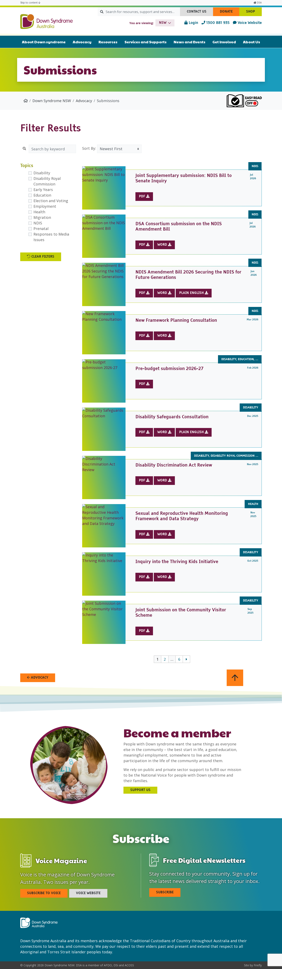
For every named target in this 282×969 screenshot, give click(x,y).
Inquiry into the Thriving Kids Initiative (176, 562)
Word (162, 244)
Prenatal (41, 228)
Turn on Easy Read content (244, 100)
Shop (254, 13)
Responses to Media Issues (51, 237)
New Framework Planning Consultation (176, 320)
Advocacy (84, 100)
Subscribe (165, 892)
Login (193, 23)
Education (42, 195)
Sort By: (89, 148)
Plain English (192, 293)
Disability (41, 172)
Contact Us (200, 13)
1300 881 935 (217, 23)
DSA (259, 2)
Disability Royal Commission (47, 181)
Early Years (43, 189)
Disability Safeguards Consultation (172, 417)
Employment (44, 206)
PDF (142, 196)
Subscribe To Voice (44, 893)
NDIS (37, 222)
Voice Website (249, 23)
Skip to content (29, 2)
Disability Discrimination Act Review (173, 465)
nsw (162, 23)
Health (39, 211)
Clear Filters (42, 256)
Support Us (140, 790)
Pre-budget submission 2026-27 (169, 369)
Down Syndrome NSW (51, 100)
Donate (229, 13)
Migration (42, 217)
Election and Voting (50, 200)
